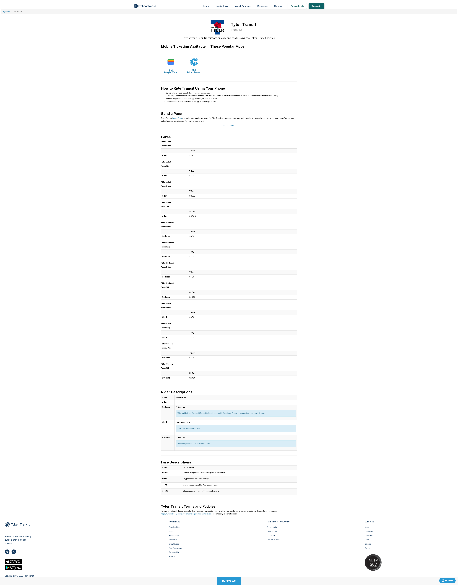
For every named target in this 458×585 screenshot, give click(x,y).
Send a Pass (177, 118)
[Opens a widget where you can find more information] (447, 581)
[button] (207, 6)
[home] (145, 6)
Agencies (6, 12)
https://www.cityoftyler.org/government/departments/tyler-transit (186, 514)
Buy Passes (229, 581)
